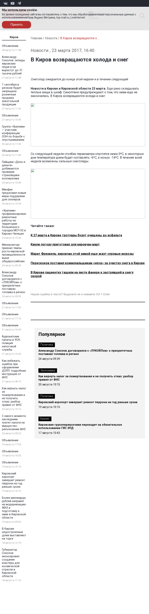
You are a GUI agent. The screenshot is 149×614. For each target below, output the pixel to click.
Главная (36, 38)
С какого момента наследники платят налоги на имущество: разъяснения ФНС (14, 422)
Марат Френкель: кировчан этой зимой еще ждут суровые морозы (82, 254)
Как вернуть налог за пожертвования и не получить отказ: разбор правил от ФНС (14, 397)
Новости (51, 38)
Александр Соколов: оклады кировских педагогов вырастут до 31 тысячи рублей (13, 65)
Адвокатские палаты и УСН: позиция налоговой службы (11, 343)
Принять (16, 24)
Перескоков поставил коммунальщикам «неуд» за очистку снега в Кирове (88, 263)
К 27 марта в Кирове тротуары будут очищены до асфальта (76, 235)
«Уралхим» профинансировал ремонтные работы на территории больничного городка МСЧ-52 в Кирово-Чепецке (14, 222)
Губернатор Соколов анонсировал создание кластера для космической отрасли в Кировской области (11, 563)
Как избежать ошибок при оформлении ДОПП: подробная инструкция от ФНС (14, 369)
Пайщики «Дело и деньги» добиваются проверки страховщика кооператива (13, 170)
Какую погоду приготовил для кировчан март (65, 244)
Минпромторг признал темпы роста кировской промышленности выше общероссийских (13, 253)
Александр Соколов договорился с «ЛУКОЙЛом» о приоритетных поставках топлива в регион (13, 282)
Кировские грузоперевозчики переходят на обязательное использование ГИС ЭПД (80, 426)
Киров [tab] (14, 37)
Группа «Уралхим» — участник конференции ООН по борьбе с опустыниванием (13, 133)
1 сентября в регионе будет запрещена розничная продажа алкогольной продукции (11, 94)
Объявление (10, 46)
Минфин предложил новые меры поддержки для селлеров (14, 194)
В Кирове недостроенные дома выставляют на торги (14, 533)
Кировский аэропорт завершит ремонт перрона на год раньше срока (13, 480)
